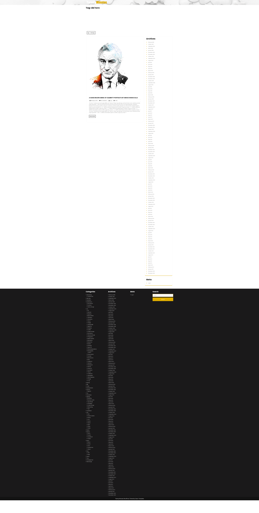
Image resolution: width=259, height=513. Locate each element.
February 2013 (151, 218)
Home (110, 504)
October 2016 (151, 129)
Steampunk (90, 364)
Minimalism (90, 340)
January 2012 (151, 244)
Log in (149, 283)
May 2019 (150, 66)
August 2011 (150, 255)
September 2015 (151, 155)
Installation (89, 410)
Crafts (88, 386)
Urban (89, 426)
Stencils (89, 366)
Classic (89, 321)
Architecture (89, 301)
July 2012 (150, 232)
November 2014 (151, 176)
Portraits (89, 356)
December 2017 (151, 101)
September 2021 (151, 46)
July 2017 (150, 111)
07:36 (115, 100)
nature (89, 422)
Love (89, 419)
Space (88, 456)
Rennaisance (90, 357)
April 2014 (150, 190)
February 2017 (151, 121)
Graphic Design (91, 331)
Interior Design (91, 306)
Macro (89, 352)
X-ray (89, 380)
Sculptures (90, 361)
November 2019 (151, 54)
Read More (92, 116)
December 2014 (151, 174)
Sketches (90, 363)
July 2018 (150, 86)
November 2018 (151, 78)
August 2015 (150, 157)
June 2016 (150, 137)
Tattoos (89, 371)
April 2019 (150, 68)
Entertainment (90, 387)
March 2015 (150, 167)
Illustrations (90, 333)
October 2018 (151, 80)
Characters (90, 319)
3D (88, 310)
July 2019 (150, 62)
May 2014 (150, 188)
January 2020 (151, 50)
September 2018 (151, 82)
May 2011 (150, 261)
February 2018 (151, 97)
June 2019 (150, 64)
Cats (89, 452)
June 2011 (150, 259)
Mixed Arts (90, 342)
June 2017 (150, 113)
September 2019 (151, 58)
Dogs (89, 454)
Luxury (89, 421)
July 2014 (150, 184)
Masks (88, 430)
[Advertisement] (129, 21)
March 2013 (150, 216)
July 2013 (150, 208)
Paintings (90, 345)
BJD (87, 384)
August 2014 (150, 182)
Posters (89, 435)
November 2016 (151, 127)
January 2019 (151, 74)
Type (89, 408)
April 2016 (150, 141)
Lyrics (89, 445)
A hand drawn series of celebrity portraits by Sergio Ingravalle (113, 98)
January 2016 (151, 147)
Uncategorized (90, 459)
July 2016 (150, 135)
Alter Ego (89, 298)
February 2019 (151, 72)
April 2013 (150, 214)
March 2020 (150, 48)
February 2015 (151, 169)
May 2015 (150, 163)
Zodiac (89, 428)
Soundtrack (90, 436)
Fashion (88, 389)
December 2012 (151, 222)
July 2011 (150, 257)
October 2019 (151, 56)
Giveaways (89, 394)
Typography (90, 375)
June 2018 (150, 88)
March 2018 (150, 94)
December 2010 (151, 271)
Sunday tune (90, 447)
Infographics (90, 336)
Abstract (89, 312)
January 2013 (151, 220)
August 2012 (150, 230)
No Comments (102, 100)
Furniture (90, 305)
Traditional (90, 373)
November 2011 (151, 248)
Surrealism (90, 370)
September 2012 (151, 228)
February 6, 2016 (93, 100)
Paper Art (90, 347)
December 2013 (151, 198)
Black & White (91, 315)
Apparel (89, 391)
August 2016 (150, 133)
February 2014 (151, 194)
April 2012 (150, 238)
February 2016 (151, 145)
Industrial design (91, 335)
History (89, 417)
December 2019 (151, 52)
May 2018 (150, 90)
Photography (90, 350)
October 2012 (151, 226)
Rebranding (90, 407)
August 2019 (150, 60)
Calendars (90, 317)
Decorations (90, 303)
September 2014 (151, 180)
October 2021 (151, 44)
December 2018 (151, 76)
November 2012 (151, 224)
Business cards (91, 400)
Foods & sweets (91, 415)
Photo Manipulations (92, 349)
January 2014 (151, 196)
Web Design (89, 461)
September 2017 (151, 107)
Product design (91, 405)
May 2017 (150, 115)
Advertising (89, 294)
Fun (87, 393)
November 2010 (151, 273)
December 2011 (151, 246)
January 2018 (151, 99)
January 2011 (151, 269)
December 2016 (151, 125)
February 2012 (151, 242)
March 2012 (150, 240)
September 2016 (151, 131)
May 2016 (150, 139)
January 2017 (151, 123)
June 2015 (150, 161)
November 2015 (151, 151)
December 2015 (151, 149)
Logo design (90, 401)
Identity (88, 396)
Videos (89, 449)
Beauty (88, 382)
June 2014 (150, 186)
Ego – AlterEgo (91, 32)
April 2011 (150, 263)
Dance (89, 442)
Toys (88, 458)
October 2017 (151, 105)
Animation (89, 300)
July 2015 (150, 159)
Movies (88, 431)
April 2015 (150, 165)
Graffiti (89, 329)
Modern (89, 343)
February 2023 (151, 42)
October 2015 (151, 153)
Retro (89, 359)
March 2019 (150, 70)
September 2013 (151, 204)
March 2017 (150, 119)
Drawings (90, 328)
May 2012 (150, 236)
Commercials (90, 296)
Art (87, 308)
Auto (89, 414)
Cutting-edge (90, 324)
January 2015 (151, 171)
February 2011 (151, 267)
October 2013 (151, 202)
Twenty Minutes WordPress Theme (124, 498)
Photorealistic (91, 354)
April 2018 (150, 92)
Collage (89, 322)
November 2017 (151, 103)
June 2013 (150, 210)
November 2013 (151, 200)
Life (87, 412)
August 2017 (150, 109)
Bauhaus (90, 314)
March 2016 (150, 143)
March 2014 (150, 192)
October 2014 (151, 178)
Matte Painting (91, 338)
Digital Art (90, 326)
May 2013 (150, 212)
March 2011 (150, 265)
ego (110, 100)
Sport (89, 424)
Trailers (89, 438)
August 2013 (150, 206)
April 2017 (150, 117)
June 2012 (150, 234)
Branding (90, 398)
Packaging (90, 403)
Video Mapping (91, 377)
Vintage (89, 378)
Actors (89, 433)
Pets (88, 451)
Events (89, 443)
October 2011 (151, 251)
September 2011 (151, 253)
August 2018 (150, 84)
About (110, 508)
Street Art (90, 368)
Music (88, 440)
